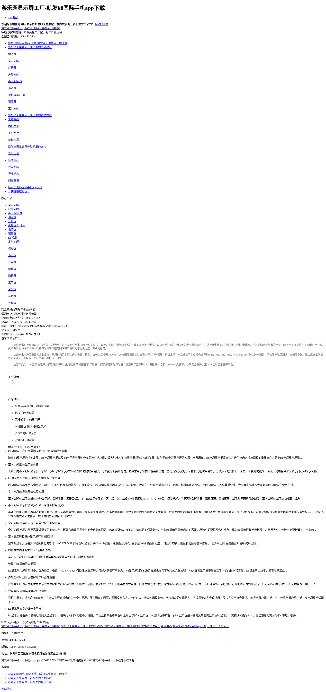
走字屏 (12, 282)
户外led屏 (14, 74)
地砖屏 (12, 54)
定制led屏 (14, 108)
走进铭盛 (13, 119)
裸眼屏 (12, 248)
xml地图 (13, 17)
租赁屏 (12, 101)
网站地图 (6, 688)
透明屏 (12, 88)
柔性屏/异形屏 (16, 94)
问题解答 (13, 180)
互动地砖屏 (101, 24)
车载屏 (12, 296)
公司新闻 (13, 167)
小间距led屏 (15, 81)
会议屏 (12, 262)
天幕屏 (12, 302)
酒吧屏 (12, 255)
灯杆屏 (12, 67)
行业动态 (13, 173)
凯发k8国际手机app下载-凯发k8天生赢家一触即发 (30, 28)
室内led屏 (14, 60)
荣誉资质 (13, 139)
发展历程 (13, 153)
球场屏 (12, 268)
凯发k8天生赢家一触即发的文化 (27, 146)
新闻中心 (13, 160)
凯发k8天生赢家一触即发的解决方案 (30, 115)
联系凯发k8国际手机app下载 (25, 187)
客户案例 (13, 126)
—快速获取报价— (19, 191)
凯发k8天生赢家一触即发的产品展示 (30, 47)
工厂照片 (13, 133)
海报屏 (12, 275)
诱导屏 (12, 289)
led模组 (12, 237)
